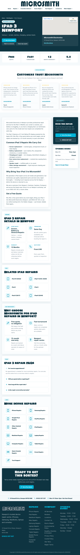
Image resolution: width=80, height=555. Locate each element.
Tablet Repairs (33, 532)
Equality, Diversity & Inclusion (50, 532)
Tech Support (48, 8)
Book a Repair (38, 8)
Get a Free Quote (10, 40)
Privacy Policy (49, 536)
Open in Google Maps (61, 165)
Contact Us (59, 8)
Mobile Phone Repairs (33, 536)
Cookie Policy (49, 539)
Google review (8, 101)
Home (9, 8)
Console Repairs (34, 529)
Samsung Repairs (34, 523)
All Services (48, 511)
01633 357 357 (41, 498)
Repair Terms (49, 544)
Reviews (47, 514)
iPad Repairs (9, 18)
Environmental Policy (49, 527)
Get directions (48, 43)
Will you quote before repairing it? (18, 379)
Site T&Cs (48, 542)
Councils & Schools (26, 8)
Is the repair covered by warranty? (19, 390)
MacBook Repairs (34, 517)
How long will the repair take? (17, 384)
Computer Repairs (32, 541)
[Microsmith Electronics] (40, 4)
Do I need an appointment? (16, 368)
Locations (48, 517)
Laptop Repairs (34, 526)
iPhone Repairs (34, 511)
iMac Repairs (33, 520)
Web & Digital (67, 8)
